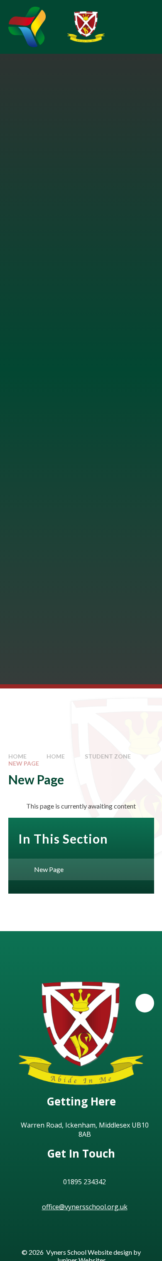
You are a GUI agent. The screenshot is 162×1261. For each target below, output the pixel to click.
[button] (144, 1003)
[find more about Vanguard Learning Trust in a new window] (27, 27)
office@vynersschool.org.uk (85, 1206)
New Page (23, 763)
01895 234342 (84, 1181)
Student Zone (108, 756)
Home (17, 756)
